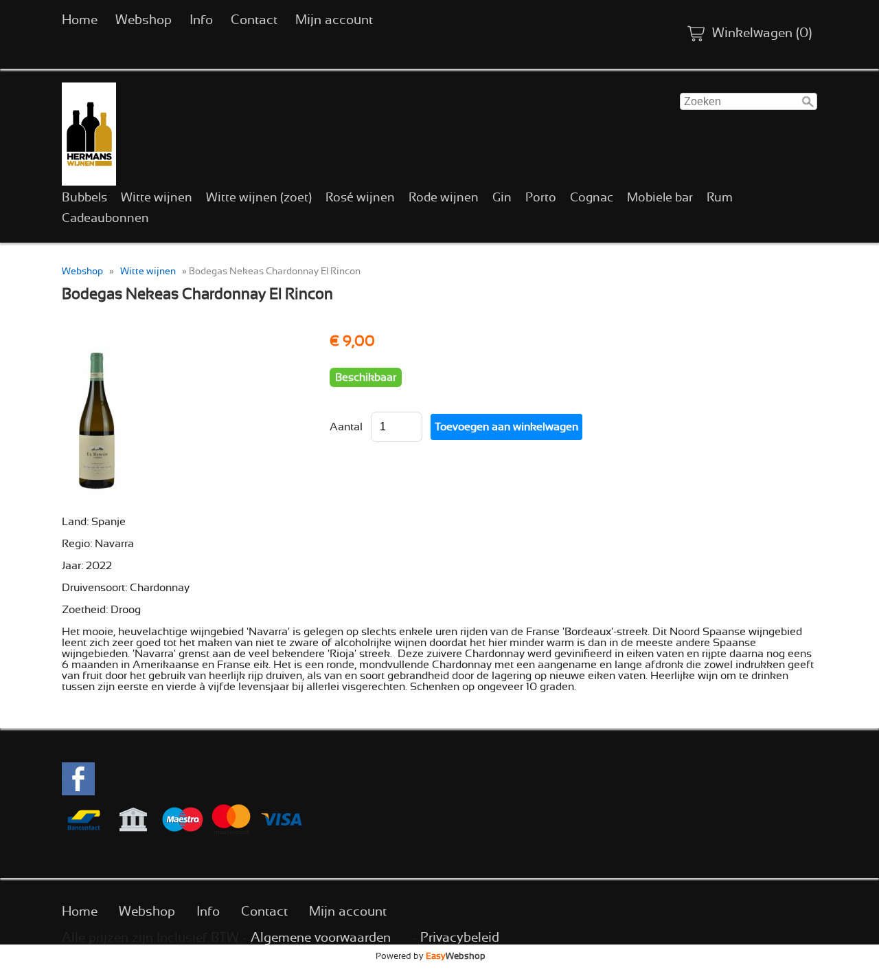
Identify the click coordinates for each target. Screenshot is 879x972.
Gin (502, 198)
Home (80, 20)
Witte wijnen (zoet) (259, 198)
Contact (254, 20)
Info (201, 20)
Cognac (591, 198)
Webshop (143, 20)
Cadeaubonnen (105, 218)
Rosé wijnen (360, 198)
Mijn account (334, 20)
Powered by (431, 956)
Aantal (346, 426)
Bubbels (84, 198)
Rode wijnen (444, 198)
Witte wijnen (156, 198)
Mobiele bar (660, 198)
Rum (720, 198)
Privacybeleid (459, 938)
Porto (540, 198)
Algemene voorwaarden (321, 938)
